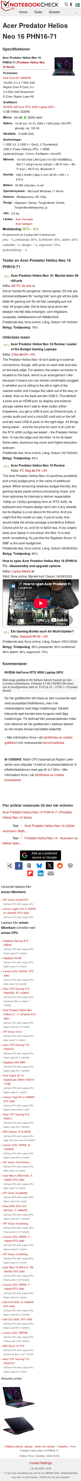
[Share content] (9, 865)
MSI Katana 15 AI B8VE (17, 1131)
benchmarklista (53, 742)
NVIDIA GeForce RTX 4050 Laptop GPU (28, 107)
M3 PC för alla (21, 285)
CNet (15, 354)
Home (23, 12)
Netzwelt (26, 636)
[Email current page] (50, 873)
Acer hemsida (24, 219)
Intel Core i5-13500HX (17, 78)
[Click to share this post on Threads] (29, 866)
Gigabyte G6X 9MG (14, 1062)
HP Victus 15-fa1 (12, 1031)
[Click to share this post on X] (49, 865)
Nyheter (54, 12)
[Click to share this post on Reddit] (60, 865)
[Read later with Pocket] (70, 865)
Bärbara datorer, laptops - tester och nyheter (30, 1446)
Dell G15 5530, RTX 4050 (17, 1319)
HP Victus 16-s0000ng (15, 1223)
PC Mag (25, 470)
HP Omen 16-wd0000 (15, 1193)
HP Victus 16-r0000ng (15, 1254)
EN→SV (29, 354)
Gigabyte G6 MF (12, 958)
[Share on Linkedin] (40, 873)
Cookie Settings (40, 1463)
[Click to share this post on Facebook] (18, 866)
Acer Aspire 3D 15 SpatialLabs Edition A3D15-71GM (19, 1080)
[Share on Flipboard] (30, 873)
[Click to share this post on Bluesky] (39, 866)
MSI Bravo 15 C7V (13, 1346)
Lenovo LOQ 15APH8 (15, 1333)
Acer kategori (24, 224)
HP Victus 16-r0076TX (15, 900)
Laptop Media (20, 571)
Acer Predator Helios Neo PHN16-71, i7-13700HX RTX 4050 (19, 1014)
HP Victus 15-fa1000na (16, 1162)
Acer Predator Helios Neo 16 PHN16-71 (30, 812)
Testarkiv (63, 1446)
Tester (38, 12)
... (76, 12)
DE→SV (42, 636)
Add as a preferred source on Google (44, 855)
